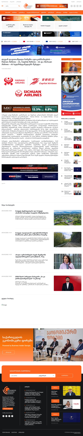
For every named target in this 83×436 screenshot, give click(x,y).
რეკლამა (12, 1)
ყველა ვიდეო (63, 25)
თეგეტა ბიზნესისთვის (33, 12)
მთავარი (7, 12)
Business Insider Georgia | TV (28, 25)
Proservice (79, 433)
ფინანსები (51, 12)
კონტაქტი (18, 1)
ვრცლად (8, 352)
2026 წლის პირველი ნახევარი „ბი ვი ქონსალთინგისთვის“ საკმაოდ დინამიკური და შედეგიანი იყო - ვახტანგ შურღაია (33, 416)
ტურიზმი (43, 12)
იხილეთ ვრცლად (8, 408)
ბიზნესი (14, 12)
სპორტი (65, 12)
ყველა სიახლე (73, 12)
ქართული (79, 1)
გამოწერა (65, 375)
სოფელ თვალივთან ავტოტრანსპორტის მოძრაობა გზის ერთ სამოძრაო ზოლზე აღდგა (33, 401)
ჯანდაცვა (58, 12)
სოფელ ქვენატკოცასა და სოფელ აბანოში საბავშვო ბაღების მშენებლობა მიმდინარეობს (34, 393)
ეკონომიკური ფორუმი (10, 25)
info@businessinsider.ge (7, 412)
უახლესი (27, 386)
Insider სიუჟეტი (45, 25)
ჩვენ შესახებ (5, 1)
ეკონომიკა (22, 12)
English (73, 1)
